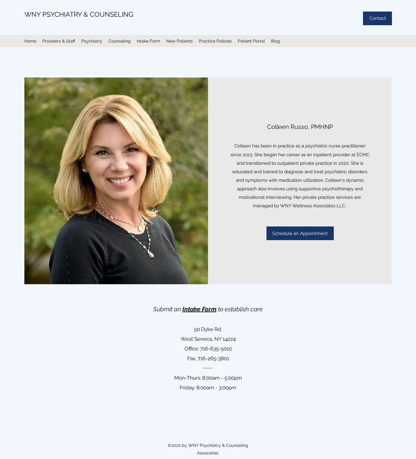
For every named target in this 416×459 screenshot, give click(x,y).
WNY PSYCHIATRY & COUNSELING (78, 14)
